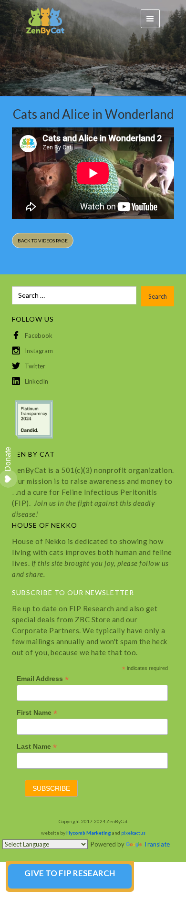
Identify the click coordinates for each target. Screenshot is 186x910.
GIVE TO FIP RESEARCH (69, 873)
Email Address (43, 678)
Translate (157, 844)
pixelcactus (133, 833)
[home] (40, 18)
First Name (37, 712)
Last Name (37, 746)
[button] (150, 18)
